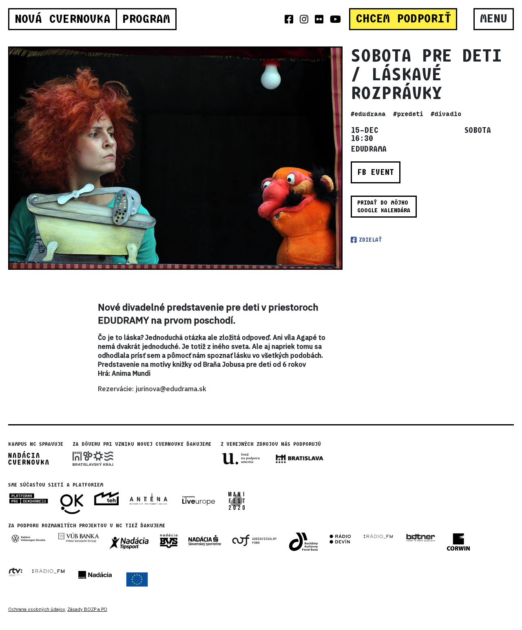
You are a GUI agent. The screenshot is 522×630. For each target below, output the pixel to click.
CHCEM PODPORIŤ (403, 18)
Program (146, 19)
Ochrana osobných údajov (36, 609)
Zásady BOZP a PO (87, 609)
